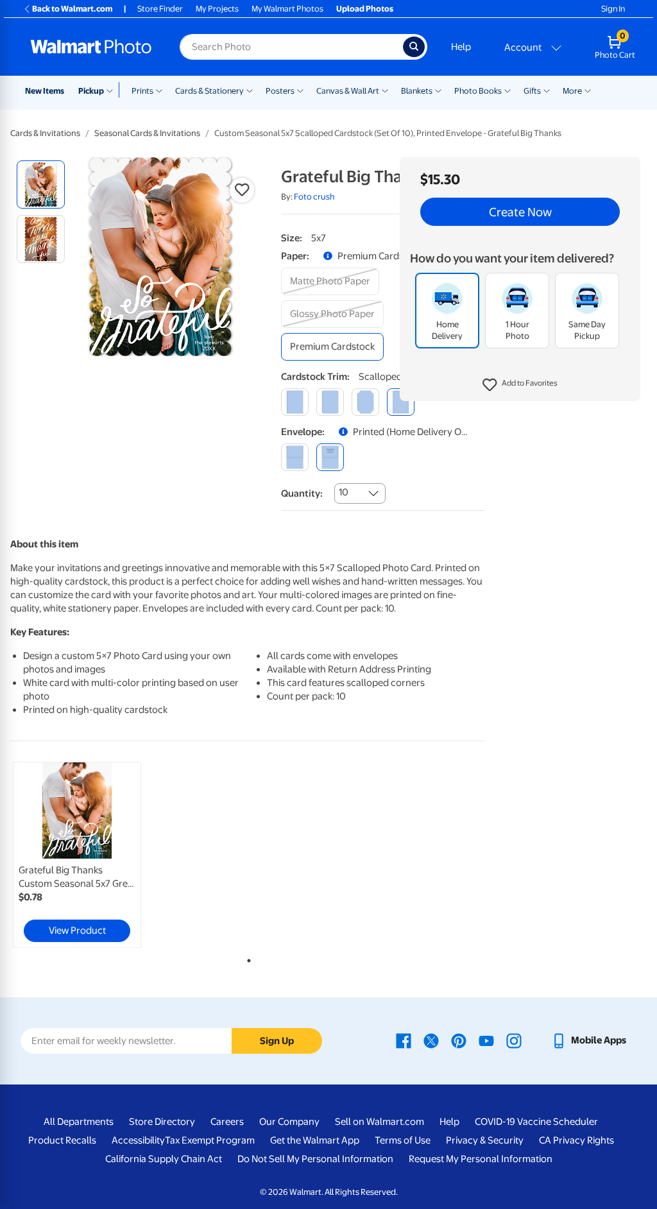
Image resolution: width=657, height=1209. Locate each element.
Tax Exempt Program (210, 1140)
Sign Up (277, 1041)
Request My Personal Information (480, 1159)
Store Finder (160, 8)
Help (461, 47)
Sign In (613, 8)
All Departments (79, 1122)
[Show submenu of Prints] (159, 90)
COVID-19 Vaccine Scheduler (536, 1122)
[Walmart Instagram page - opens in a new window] (514, 1040)
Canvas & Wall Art (347, 91)
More (572, 91)
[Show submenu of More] (588, 90)
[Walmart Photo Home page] (91, 46)
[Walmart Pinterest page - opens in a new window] (458, 1040)
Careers (227, 1122)
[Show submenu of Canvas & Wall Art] (385, 90)
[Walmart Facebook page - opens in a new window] (403, 1040)
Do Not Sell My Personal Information (315, 1159)
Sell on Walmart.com (379, 1122)
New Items (44, 91)
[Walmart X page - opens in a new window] (431, 1040)
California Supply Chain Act (163, 1159)
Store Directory (162, 1122)
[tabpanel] (89, 855)
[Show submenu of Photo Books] (507, 90)
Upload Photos (364, 8)
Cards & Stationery (209, 91)
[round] (330, 402)
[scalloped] (400, 402)
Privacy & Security (485, 1140)
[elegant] (365, 402)
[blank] (295, 457)
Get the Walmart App (314, 1140)
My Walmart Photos (287, 8)
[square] (295, 402)
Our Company (289, 1122)
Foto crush (314, 197)
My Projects (217, 8)
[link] (77, 854)
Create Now (520, 212)
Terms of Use (403, 1140)
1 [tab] (246, 958)
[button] (520, 385)
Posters (280, 91)
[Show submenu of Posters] (300, 90)
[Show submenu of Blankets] (438, 90)
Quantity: (302, 493)
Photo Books (478, 91)
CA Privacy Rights (576, 1140)
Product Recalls (62, 1140)
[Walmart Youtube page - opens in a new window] (486, 1040)
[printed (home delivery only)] (330, 457)
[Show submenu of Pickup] (112, 90)
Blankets (416, 91)
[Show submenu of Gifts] (546, 90)
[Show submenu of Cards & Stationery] (249, 90)
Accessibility (138, 1140)
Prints (142, 91)
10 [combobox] (343, 492)
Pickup (91, 91)
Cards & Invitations (45, 133)
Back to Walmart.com (72, 8)
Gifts (532, 91)
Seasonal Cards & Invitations (147, 133)
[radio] (41, 184)
